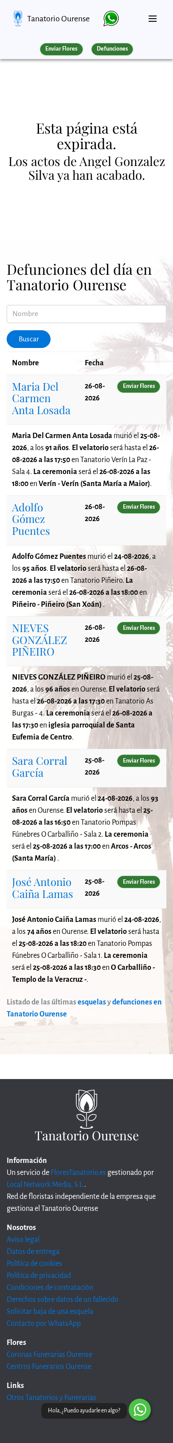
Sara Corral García (39, 766)
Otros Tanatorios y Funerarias (51, 1398)
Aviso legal (23, 1240)
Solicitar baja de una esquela (50, 1312)
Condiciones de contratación (50, 1288)
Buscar (29, 339)
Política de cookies (34, 1264)
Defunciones (112, 49)
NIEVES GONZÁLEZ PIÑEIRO (39, 639)
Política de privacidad (39, 1276)
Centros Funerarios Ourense (49, 1367)
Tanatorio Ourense (58, 18)
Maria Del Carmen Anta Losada (41, 398)
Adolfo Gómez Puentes (31, 519)
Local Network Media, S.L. (45, 1185)
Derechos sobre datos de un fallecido (62, 1300)
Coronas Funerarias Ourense (49, 1355)
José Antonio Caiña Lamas (42, 887)
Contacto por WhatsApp (44, 1324)
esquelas (92, 1002)
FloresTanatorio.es (78, 1173)
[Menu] (152, 15)
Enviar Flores (61, 49)
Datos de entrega (33, 1252)
